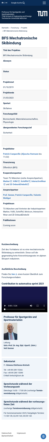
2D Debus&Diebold (18, 184)
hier (13, 274)
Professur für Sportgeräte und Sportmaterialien (13, 13)
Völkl (15, 181)
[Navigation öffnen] (44, 3)
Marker (6, 181)
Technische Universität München (14, 18)
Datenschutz (6, 433)
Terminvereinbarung (21, 408)
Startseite (5, 28)
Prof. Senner (8, 195)
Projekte (24, 28)
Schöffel (24, 181)
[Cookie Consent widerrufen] (43, 436)
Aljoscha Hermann (30, 154)
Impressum (21, 433)
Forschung (15, 28)
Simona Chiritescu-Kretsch (18, 365)
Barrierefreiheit (7, 436)
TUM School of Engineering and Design (17, 16)
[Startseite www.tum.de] (42, 13)
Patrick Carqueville (11, 154)
